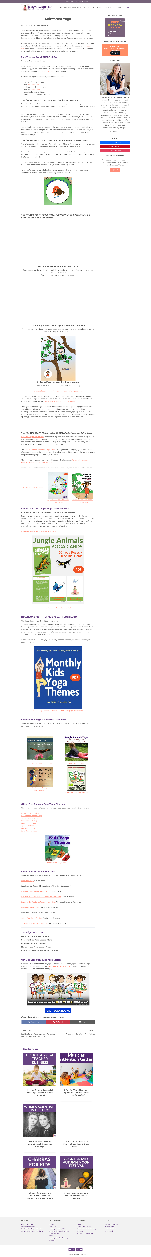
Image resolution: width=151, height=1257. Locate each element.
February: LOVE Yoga (29, 821)
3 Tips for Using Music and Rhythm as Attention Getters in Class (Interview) (76, 1092)
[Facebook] (70, 1249)
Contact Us (81, 1224)
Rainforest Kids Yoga (40, 788)
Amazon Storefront (28, 1227)
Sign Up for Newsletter (85, 1233)
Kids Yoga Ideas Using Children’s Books (39, 950)
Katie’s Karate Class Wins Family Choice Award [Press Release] (76, 1144)
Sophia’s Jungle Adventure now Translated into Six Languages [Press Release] (38, 1034)
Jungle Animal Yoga (76, 763)
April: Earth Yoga (27, 826)
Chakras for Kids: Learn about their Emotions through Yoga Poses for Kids (40, 1195)
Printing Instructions (84, 1227)
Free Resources (98, 8)
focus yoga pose (34, 85)
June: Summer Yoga (29, 831)
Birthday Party (39, 790)
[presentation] (39, 1069)
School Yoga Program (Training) (32, 1231)
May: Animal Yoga (28, 828)
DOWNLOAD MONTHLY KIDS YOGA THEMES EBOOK (49, 617)
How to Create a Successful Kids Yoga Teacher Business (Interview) (40, 1092)
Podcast (87, 8)
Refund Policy (110, 1231)
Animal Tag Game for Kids (31, 918)
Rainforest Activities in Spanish (40, 763)
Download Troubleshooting (86, 1229)
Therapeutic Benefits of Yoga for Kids (80, 1032)
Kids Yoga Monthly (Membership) (32, 1229)
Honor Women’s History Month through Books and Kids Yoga (40, 1144)
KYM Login (80, 1231)
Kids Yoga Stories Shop (29, 1224)
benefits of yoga (47, 71)
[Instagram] (77, 1249)
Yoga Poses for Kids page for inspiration (59, 401)
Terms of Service (110, 1229)
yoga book (36, 90)
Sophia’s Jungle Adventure (58, 391)
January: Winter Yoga (29, 818)
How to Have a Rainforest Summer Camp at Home (41, 897)
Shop (107, 8)
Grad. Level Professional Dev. (59, 1231)
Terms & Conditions (111, 1224)
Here (86, 1)
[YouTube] (80, 1249)
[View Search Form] (128, 7)
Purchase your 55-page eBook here (58, 711)
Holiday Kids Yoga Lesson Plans (36, 947)
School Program (64, 8)
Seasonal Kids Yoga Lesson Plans (36, 940)
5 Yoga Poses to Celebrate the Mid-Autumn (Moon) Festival (76, 1195)
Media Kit (52, 1235)
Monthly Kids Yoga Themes (58, 863)
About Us (52, 1227)
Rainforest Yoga (27, 881)
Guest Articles (54, 1233)
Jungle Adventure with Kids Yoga (76, 792)
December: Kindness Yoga (31, 816)
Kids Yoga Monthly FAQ (57, 1229)
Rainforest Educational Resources (34, 891)
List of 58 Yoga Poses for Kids (35, 936)
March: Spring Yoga (28, 823)
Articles (51, 1224)
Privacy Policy (109, 1227)
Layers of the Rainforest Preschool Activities (38, 902)
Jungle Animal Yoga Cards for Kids (58, 608)
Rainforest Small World (30, 907)
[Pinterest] (73, 1249)
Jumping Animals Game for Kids (34, 923)
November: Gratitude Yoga (31, 813)
